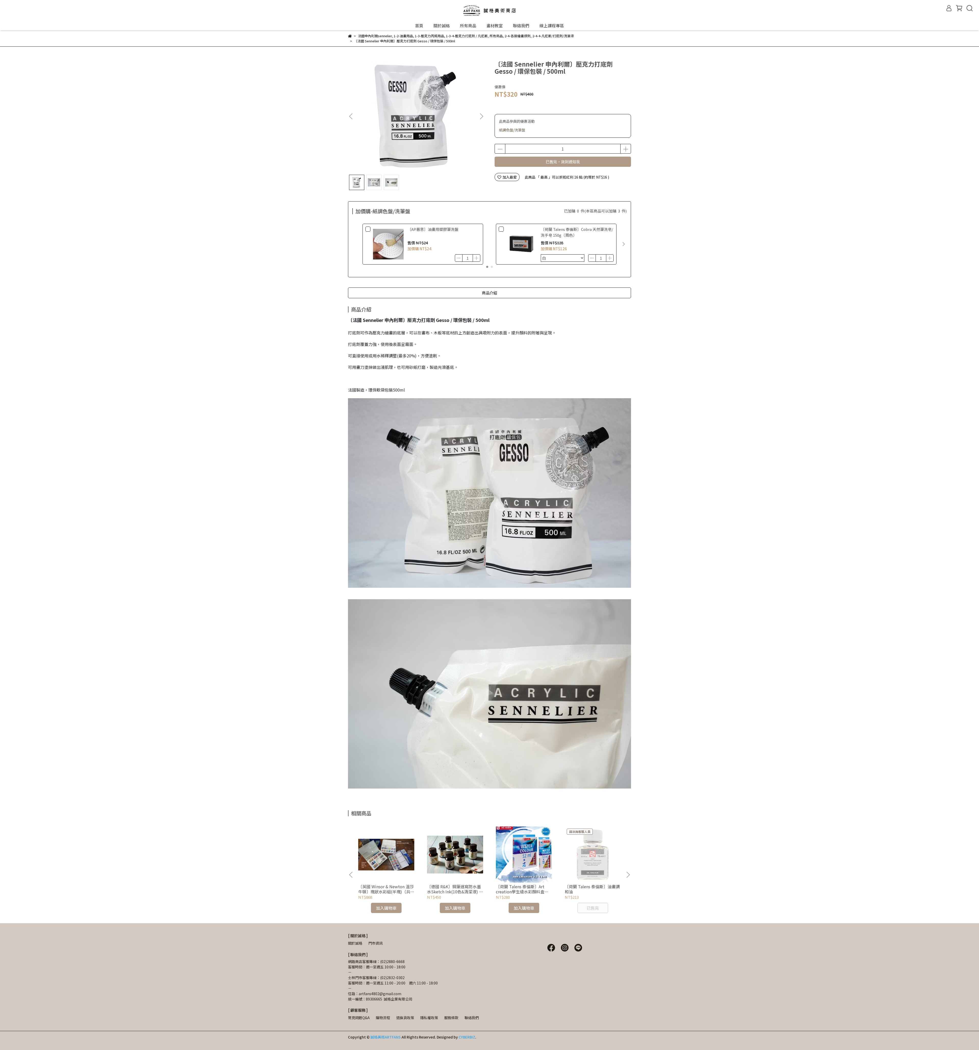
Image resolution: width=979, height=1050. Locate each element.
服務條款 (451, 1017)
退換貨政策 (405, 1017)
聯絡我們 (521, 25)
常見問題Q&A (359, 1017)
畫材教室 (494, 25)
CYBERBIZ (467, 1037)
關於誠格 (441, 25)
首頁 (419, 25)
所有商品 (468, 25)
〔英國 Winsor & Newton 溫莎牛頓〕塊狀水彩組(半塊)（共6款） (386, 889)
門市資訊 (375, 943)
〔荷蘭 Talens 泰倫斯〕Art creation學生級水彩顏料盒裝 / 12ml (523, 889)
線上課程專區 (551, 25)
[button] (481, 116)
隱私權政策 (429, 1017)
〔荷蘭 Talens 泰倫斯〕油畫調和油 (592, 889)
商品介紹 (489, 292)
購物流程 (383, 1017)
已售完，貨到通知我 (563, 161)
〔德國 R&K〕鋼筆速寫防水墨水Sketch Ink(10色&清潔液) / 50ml (454, 889)
